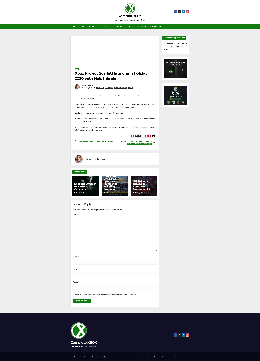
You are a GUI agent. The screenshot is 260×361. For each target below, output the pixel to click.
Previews (117, 27)
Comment (77, 214)
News (81, 27)
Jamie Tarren (89, 85)
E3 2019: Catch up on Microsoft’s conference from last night (136, 142)
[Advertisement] (115, 50)
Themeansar (110, 357)
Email (75, 269)
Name (76, 257)
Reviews (92, 27)
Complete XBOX (130, 16)
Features (104, 27)
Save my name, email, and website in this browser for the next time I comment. (105, 295)
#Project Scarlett (120, 88)
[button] (188, 27)
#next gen (109, 88)
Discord (142, 27)
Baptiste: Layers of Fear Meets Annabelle (85, 186)
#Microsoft (100, 88)
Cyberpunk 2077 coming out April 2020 (96, 141)
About (129, 27)
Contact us (155, 27)
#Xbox (130, 88)
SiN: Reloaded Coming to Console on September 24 (141, 185)
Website (76, 282)
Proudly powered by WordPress (81, 357)
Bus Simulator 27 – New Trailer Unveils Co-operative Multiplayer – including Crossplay (114, 181)
